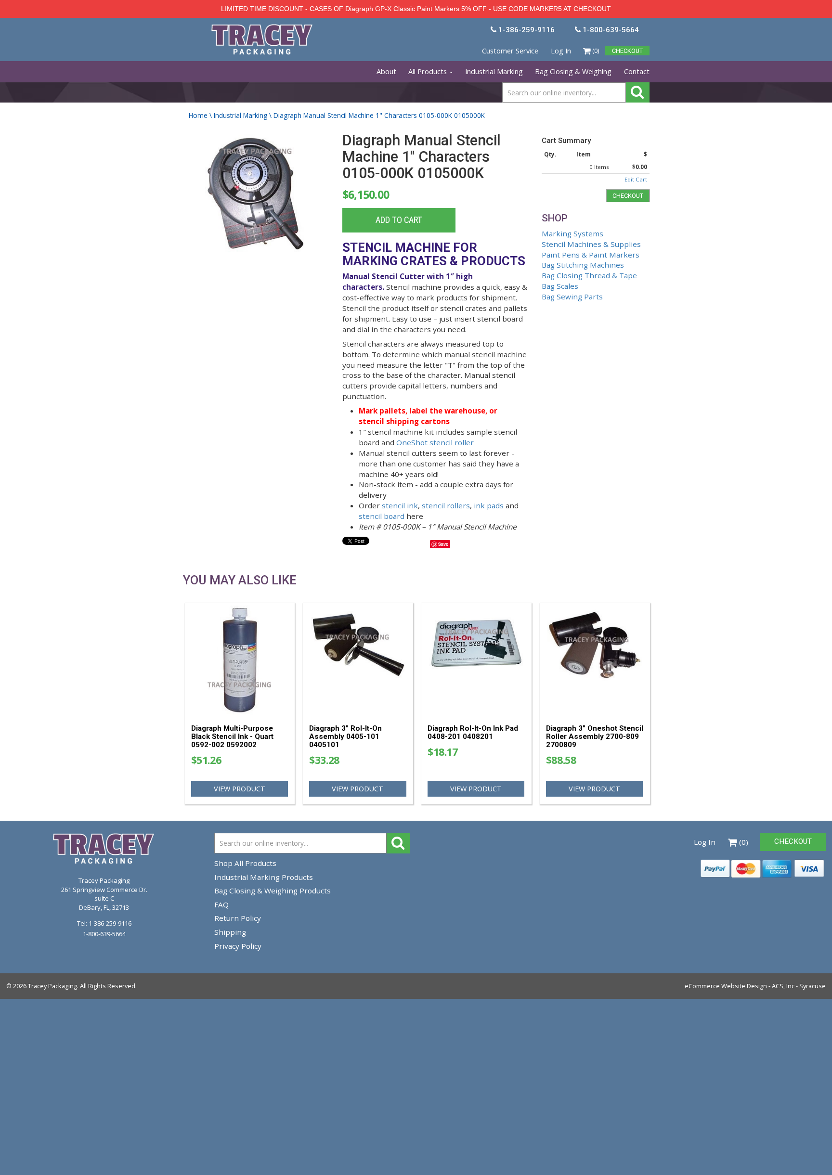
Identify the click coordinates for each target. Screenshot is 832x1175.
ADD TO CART (399, 220)
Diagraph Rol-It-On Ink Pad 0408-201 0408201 (473, 732)
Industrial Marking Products (263, 877)
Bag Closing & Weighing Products (272, 890)
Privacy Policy (237, 946)
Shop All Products (245, 863)
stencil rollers (446, 505)
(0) (595, 50)
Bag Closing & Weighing (573, 71)
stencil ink (400, 505)
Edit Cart (635, 179)
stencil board (381, 516)
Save (443, 544)
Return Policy (237, 918)
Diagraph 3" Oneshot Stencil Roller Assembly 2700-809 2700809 (594, 736)
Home (198, 115)
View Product (239, 788)
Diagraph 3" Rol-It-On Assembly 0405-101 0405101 (345, 736)
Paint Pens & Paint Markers (590, 254)
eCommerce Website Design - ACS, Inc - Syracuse (755, 985)
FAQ (221, 904)
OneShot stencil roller (435, 442)
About (386, 71)
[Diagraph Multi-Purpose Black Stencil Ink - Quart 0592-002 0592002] (240, 659)
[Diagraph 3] (358, 659)
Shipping (230, 932)
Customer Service (510, 50)
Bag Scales (560, 286)
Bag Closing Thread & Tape (589, 275)
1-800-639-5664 (104, 934)
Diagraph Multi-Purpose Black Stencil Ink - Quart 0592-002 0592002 (232, 736)
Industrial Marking (494, 71)
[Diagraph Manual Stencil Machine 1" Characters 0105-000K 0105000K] (256, 193)
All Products (428, 71)
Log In (561, 50)
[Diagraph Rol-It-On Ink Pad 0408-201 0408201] (476, 659)
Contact (637, 71)
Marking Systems (572, 233)
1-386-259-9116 (110, 923)
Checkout (627, 195)
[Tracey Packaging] (263, 28)
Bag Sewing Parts (572, 296)
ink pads (489, 505)
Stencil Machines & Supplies (591, 244)
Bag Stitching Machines (583, 265)
